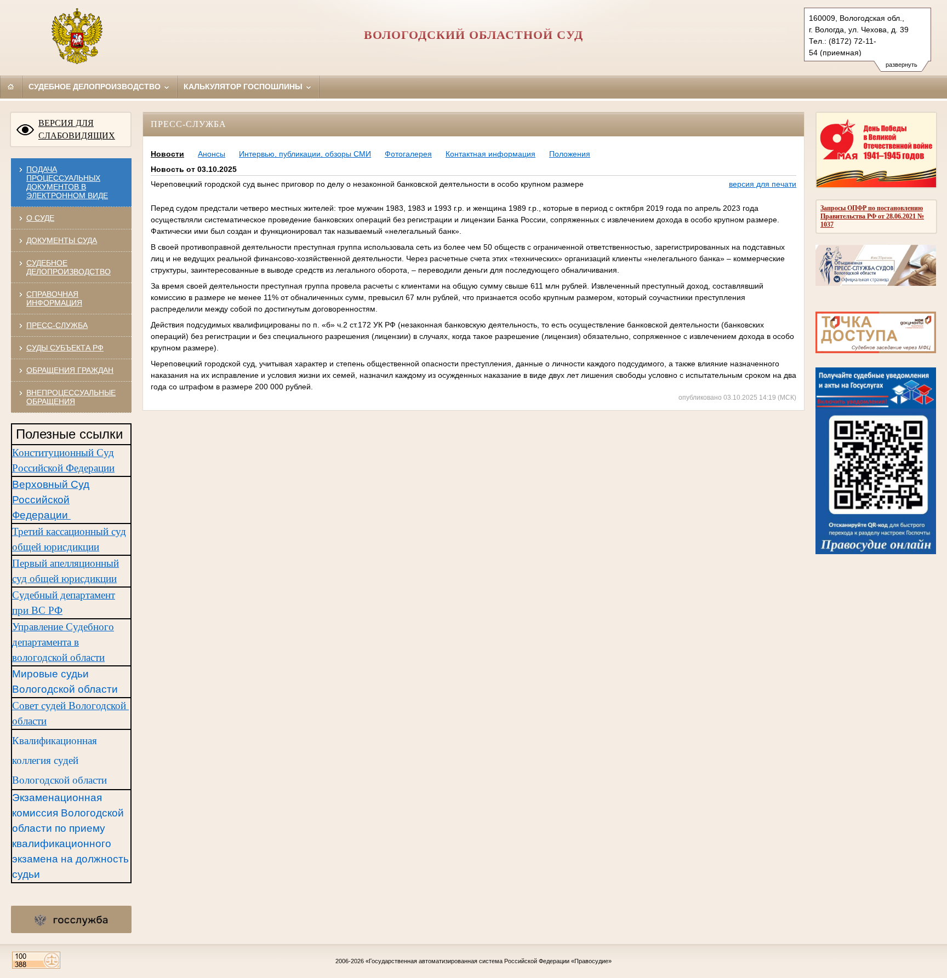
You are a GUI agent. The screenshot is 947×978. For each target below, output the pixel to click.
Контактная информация (490, 153)
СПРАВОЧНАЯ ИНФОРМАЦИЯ (54, 298)
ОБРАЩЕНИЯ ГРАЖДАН (69, 370)
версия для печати (762, 184)
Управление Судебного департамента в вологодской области (63, 642)
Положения (569, 153)
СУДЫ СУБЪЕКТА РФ (65, 347)
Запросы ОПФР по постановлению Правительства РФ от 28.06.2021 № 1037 (872, 216)
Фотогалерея (408, 153)
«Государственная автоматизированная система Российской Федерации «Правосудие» (489, 961)
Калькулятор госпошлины (244, 86)
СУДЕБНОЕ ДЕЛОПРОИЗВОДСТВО (68, 267)
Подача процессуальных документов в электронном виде (67, 182)
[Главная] (11, 86)
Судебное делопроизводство (95, 86)
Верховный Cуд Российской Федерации (50, 500)
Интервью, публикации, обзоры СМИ (305, 153)
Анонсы (211, 153)
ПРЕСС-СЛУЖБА (57, 325)
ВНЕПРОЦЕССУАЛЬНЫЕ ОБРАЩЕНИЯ (71, 397)
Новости (167, 153)
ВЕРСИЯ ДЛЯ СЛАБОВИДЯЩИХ (76, 129)
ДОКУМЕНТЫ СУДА (61, 240)
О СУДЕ (40, 218)
